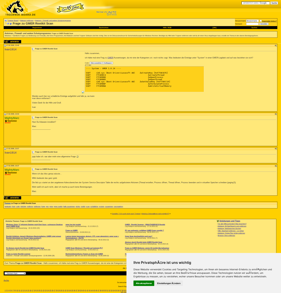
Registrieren (37, 27)
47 (98, 290)
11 (19, 290)
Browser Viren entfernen (226, 235)
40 (83, 290)
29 (59, 290)
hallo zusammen (69, 206)
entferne (30, 206)
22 (43, 290)
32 (65, 290)
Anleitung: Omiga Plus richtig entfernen (231, 233)
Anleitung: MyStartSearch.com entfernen (232, 226)
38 (79, 290)
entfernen (37, 206)
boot (13, 206)
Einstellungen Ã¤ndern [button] (169, 283)
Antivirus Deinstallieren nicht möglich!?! (155, 214)
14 (26, 290)
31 (63, 290)
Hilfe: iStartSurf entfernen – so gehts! (231, 231)
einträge (23, 206)
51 (107, 290)
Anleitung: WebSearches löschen (229, 228)
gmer (51, 206)
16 (30, 290)
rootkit (83, 206)
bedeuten (8, 206)
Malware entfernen (26, 20)
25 (50, 290)
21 (41, 290)
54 (114, 290)
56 (118, 290)
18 (35, 290)
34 (70, 290)
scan (88, 206)
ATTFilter (88, 65)
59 (125, 290)
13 (24, 290)
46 (96, 290)
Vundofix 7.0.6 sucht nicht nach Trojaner (126, 214)
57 (120, 290)
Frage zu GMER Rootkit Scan (62, 33)
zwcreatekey (118, 206)
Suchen (254, 27)
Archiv (6, 280)
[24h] (214, 27)
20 (39, 290)
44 (92, 290)
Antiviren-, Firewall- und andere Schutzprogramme (53, 20)
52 (109, 290)
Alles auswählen (96, 63)
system (101, 206)
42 (87, 290)
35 (72, 290)
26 (52, 290)
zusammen (109, 206)
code (18, 206)
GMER (110, 58)
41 (85, 290)
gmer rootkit (58, 206)
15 (28, 290)
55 (116, 290)
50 (105, 290)
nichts (78, 206)
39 (81, 290)
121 (122, 292)
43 (90, 290)
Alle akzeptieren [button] (144, 283)
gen (47, 206)
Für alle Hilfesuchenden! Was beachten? (232, 224)
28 (57, 290)
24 (48, 290)
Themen (7, 203)
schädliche (94, 206)
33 (68, 290)
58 (123, 290)
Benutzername (240, 21)
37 (76, 290)
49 (103, 290)
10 (17, 290)
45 (94, 290)
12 (22, 290)
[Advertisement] (56, 72)
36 (74, 290)
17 (33, 290)
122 (125, 292)
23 (46, 290)
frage (43, 206)
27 (54, 290)
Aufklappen (108, 63)
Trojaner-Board (12, 20)
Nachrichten (103, 27)
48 (101, 290)
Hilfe (165, 27)
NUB (169, 27)
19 (37, 290)
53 (112, 290)
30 (61, 290)
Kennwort (238, 24)
